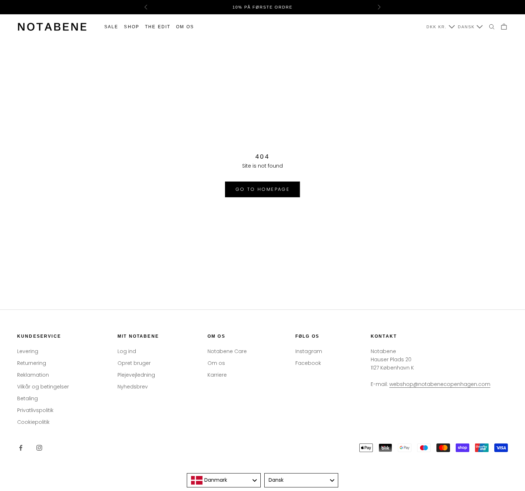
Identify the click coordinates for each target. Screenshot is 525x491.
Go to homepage (262, 189)
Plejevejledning (136, 374)
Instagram (308, 351)
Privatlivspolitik (35, 410)
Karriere (217, 374)
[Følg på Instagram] (39, 447)
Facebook (308, 363)
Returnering (31, 363)
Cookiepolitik (33, 422)
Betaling (27, 398)
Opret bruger (134, 363)
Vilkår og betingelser (43, 386)
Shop (131, 26)
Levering (27, 351)
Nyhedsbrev (133, 386)
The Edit (157, 26)
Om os (185, 26)
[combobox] (224, 480)
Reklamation (33, 374)
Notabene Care (227, 351)
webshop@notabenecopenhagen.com (439, 384)
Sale (111, 26)
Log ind (127, 351)
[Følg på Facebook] (20, 447)
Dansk (466, 27)
